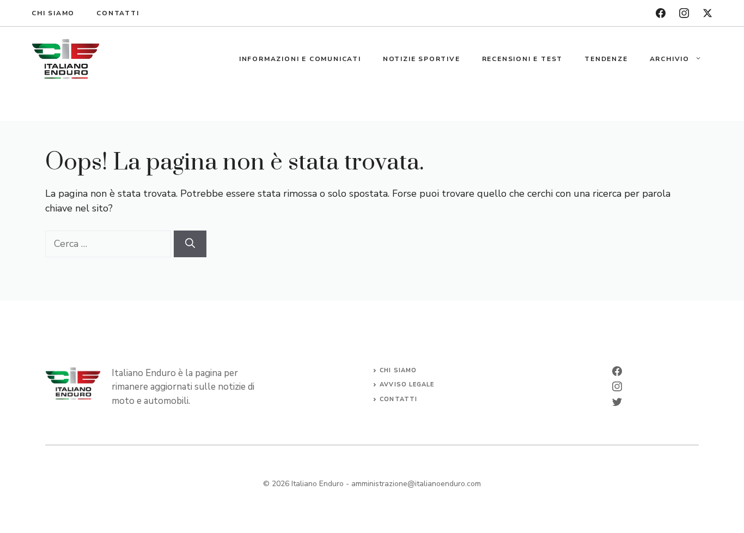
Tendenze (605, 58)
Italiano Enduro (317, 484)
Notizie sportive (421, 58)
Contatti (117, 13)
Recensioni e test (522, 58)
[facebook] (661, 13)
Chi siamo (53, 13)
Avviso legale (407, 384)
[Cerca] (190, 244)
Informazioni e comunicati (300, 58)
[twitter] (707, 13)
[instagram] (684, 13)
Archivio (670, 58)
